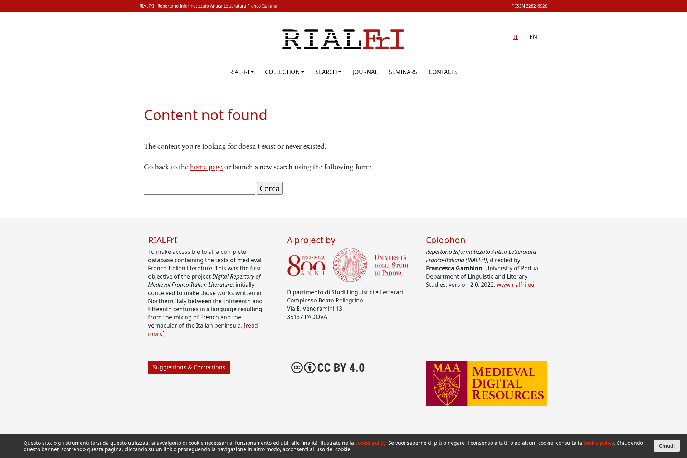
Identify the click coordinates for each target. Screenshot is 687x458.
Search (326, 72)
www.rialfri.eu (516, 285)
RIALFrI (239, 72)
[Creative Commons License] (328, 366)
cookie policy (370, 442)
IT (515, 37)
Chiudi (667, 445)
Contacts (443, 72)
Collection (282, 72)
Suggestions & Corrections (189, 367)
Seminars (403, 72)
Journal (365, 72)
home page (206, 167)
